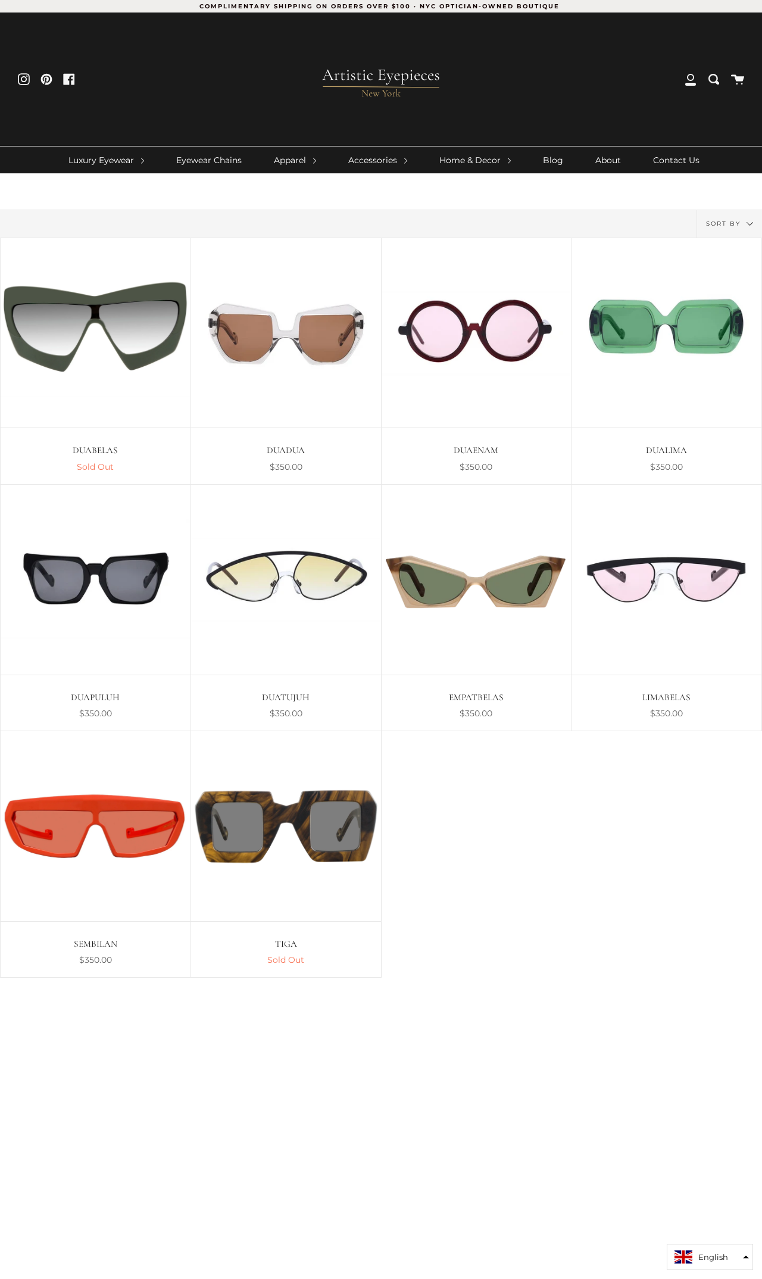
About (608, 160)
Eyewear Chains (209, 160)
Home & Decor (471, 160)
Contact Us (676, 160)
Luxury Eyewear (102, 160)
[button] (710, 1257)
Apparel (291, 160)
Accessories (373, 160)
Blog (553, 160)
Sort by (725, 223)
